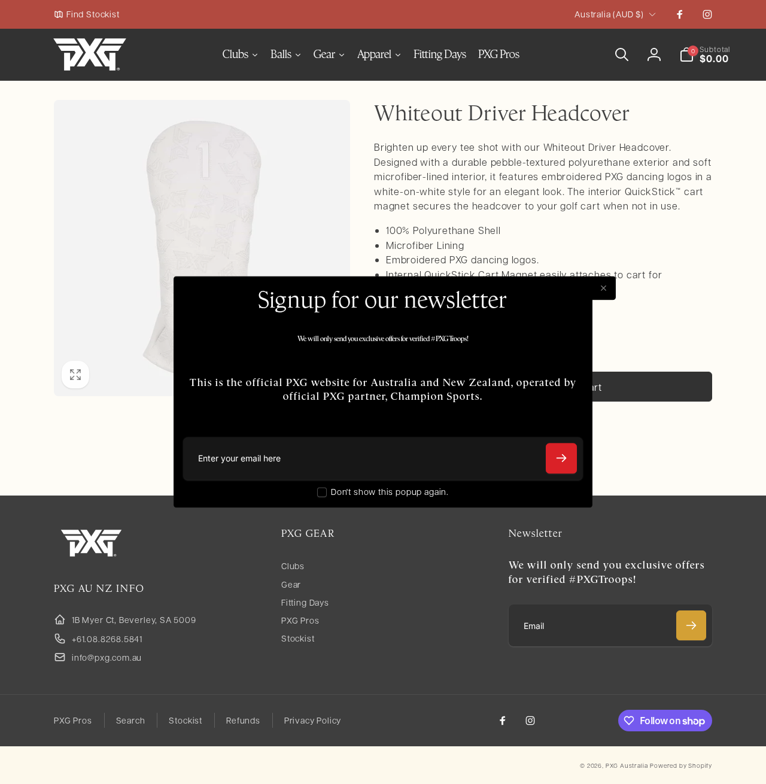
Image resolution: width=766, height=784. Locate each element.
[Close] (604, 288)
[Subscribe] (561, 458)
